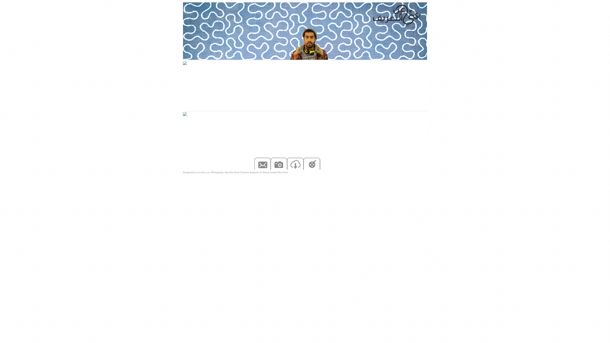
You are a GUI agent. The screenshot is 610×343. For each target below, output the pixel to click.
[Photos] (278, 163)
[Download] (295, 163)
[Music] (344, 163)
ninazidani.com (203, 173)
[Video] (311, 163)
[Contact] (262, 163)
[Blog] (328, 163)
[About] (361, 163)
